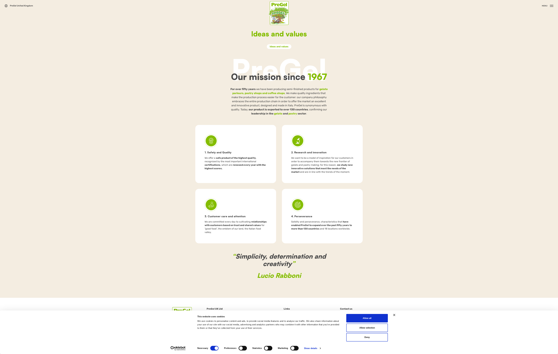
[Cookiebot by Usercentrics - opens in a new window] (178, 348)
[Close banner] (394, 315)
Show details (310, 348)
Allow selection (367, 327)
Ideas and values (279, 46)
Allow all (367, 318)
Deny (367, 337)
